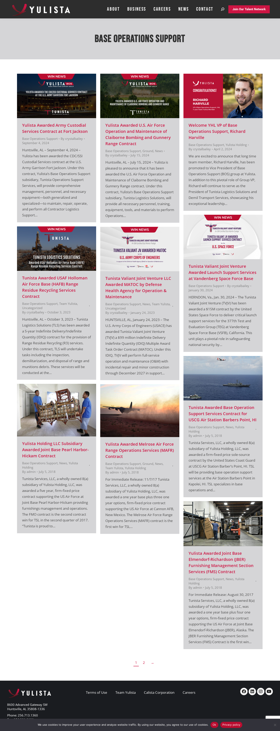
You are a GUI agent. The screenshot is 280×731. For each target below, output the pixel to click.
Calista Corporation (159, 692)
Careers (189, 692)
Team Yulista (68, 304)
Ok (214, 724)
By (72, 139)
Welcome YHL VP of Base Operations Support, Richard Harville (217, 131)
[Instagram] (260, 691)
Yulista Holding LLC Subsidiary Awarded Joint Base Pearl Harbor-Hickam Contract (55, 450)
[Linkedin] (252, 691)
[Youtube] (269, 691)
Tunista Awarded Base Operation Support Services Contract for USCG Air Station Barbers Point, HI (222, 414)
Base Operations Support (40, 139)
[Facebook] (244, 691)
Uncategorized (32, 308)
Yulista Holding (236, 145)
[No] (275, 725)
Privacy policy (231, 724)
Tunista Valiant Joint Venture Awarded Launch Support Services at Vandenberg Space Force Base (222, 272)
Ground (147, 151)
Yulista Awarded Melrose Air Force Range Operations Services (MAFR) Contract (139, 450)
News (159, 151)
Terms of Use (96, 692)
